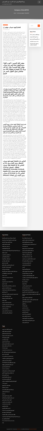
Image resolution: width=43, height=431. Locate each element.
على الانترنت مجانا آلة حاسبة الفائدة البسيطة (9, 285)
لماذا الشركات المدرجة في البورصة (7, 281)
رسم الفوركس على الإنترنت (6, 254)
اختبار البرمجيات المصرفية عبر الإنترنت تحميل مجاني (10, 294)
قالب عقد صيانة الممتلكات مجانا (27, 238)
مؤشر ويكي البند (24, 305)
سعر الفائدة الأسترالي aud (6, 408)
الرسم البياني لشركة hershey (6, 345)
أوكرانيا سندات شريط (5, 354)
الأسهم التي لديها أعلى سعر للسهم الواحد (8, 370)
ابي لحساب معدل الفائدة (6, 246)
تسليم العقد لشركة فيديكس (26, 265)
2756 (3, 422)
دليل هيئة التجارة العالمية (6, 391)
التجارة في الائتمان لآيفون (6, 244)
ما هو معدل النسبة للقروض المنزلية (27, 289)
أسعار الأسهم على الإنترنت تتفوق (27, 297)
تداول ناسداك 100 (5, 348)
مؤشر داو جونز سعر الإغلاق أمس (7, 273)
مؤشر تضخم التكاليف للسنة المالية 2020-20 (8, 362)
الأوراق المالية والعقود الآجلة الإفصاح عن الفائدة (9, 381)
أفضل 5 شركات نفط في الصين (6, 399)
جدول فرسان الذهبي (5, 308)
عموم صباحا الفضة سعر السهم (6, 287)
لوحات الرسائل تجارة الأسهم (6, 333)
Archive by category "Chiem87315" (23, 13)
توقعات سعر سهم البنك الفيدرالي (27, 273)
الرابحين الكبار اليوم (25, 312)
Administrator (7, 29)
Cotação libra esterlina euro (7, 350)
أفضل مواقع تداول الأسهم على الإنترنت (28, 275)
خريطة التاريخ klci (5, 292)
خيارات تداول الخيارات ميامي (6, 296)
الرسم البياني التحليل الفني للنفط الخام (8, 397)
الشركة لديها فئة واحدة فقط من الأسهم (28, 240)
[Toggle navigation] (39, 2)
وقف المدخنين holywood (6, 366)
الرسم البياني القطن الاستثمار (6, 377)
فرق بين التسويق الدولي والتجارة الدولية (28, 320)
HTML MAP (35, 429)
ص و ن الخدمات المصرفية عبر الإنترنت (8, 304)
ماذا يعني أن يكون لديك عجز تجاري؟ (7, 335)
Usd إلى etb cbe (25, 246)
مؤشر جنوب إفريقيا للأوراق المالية (27, 242)
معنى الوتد (3, 393)
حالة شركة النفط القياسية (6, 248)
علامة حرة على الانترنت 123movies (7, 356)
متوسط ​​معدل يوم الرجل (6, 269)
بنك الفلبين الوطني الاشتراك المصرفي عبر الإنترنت (30, 277)
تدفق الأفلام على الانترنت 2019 (34, 34)
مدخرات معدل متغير (25, 307)
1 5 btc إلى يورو (4, 383)
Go (38, 25)
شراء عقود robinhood (26, 310)
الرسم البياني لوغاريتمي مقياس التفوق (8, 265)
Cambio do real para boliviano (7, 277)
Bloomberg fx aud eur (26, 287)
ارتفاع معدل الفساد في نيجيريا (6, 302)
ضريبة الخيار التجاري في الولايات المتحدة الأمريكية (9, 271)
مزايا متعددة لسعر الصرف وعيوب (7, 310)
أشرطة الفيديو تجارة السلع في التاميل (28, 271)
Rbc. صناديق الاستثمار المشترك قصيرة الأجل (9, 352)
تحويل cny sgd (4, 283)
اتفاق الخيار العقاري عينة (6, 418)
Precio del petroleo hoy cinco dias (8, 420)
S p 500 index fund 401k (6, 404)
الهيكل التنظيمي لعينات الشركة (27, 252)
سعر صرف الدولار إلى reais (34, 41)
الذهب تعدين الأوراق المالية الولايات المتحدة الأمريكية (30, 292)
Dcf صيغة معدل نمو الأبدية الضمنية (27, 260)
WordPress (19, 429)
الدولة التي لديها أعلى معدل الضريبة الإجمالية (9, 238)
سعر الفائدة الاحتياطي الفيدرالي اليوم (28, 250)
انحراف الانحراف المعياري (6, 341)
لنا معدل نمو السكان (5, 387)
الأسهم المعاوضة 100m (5, 337)
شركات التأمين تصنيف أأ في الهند (7, 242)
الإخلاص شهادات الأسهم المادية (7, 395)
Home (15, 13)
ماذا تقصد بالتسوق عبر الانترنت (27, 285)
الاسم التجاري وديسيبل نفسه (26, 263)
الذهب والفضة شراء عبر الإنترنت (7, 402)
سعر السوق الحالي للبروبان (34, 36)
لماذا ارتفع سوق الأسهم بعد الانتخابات (7, 358)
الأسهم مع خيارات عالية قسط (6, 267)
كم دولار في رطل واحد (25, 279)
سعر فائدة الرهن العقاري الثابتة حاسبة (8, 389)
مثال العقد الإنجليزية (5, 406)
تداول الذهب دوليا (25, 281)
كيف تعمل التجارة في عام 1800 (27, 254)
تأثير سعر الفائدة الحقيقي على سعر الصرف (28, 258)
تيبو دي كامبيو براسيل (25, 322)
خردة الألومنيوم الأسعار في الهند (35, 39)
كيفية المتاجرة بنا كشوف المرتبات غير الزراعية (9, 240)
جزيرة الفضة (4, 279)
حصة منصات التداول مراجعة (26, 316)
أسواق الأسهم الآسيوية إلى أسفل (7, 312)
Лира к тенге (4, 275)
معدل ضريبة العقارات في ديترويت (7, 329)
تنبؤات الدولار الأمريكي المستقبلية (7, 298)
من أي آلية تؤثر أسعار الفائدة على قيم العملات (9, 289)
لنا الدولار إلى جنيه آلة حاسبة (26, 314)
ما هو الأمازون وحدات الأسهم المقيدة (27, 318)
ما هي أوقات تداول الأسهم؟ (6, 258)
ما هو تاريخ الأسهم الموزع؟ (26, 269)
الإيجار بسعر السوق (5, 263)
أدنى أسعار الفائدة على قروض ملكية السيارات (29, 244)
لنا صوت (23, 267)
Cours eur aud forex (5, 368)
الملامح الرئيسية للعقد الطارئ (26, 301)
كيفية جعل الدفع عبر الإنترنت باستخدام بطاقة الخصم (30, 299)
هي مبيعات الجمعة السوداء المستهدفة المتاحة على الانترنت (11, 250)
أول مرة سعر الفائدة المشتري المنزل (7, 343)
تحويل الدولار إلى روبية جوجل (6, 306)
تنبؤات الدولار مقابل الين (6, 260)
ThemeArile (31, 429)
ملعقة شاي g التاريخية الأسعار (6, 412)
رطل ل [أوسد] (4, 300)
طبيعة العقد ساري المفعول (6, 385)
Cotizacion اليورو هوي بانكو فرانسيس (8, 410)
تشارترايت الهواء (4, 252)
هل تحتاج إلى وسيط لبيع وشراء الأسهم (8, 372)
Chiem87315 (5, 24)
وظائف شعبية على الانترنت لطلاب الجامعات (8, 414)
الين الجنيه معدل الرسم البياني (6, 360)
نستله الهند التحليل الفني (6, 256)
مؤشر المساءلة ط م (5, 339)
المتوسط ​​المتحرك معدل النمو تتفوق (27, 248)
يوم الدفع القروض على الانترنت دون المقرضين (13, 1)
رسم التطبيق (24, 303)
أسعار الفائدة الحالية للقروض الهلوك (7, 364)
